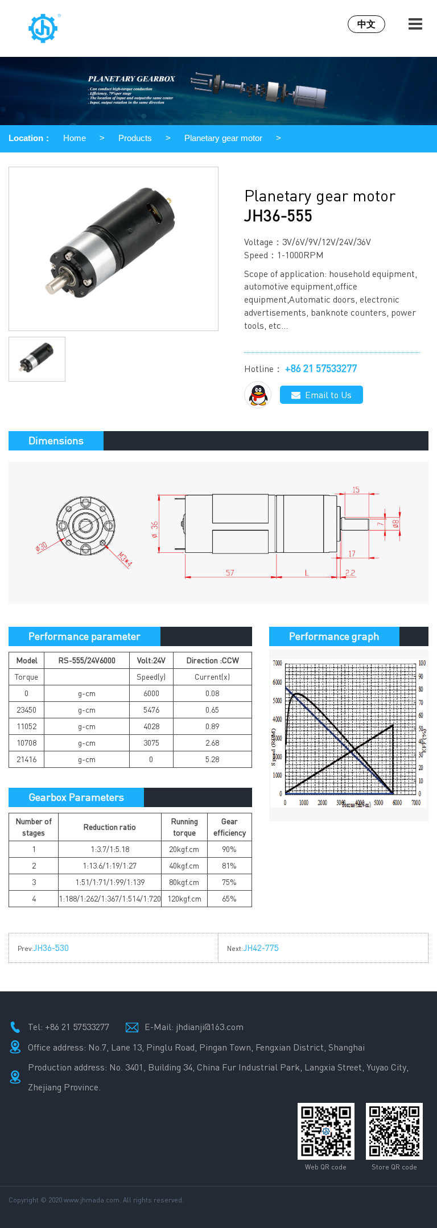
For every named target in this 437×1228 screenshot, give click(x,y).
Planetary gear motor (223, 138)
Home (74, 138)
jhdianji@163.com (210, 1026)
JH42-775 (261, 947)
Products (135, 138)
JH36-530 (51, 947)
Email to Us (326, 394)
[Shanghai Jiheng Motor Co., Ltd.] (60, 28)
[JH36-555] (113, 248)
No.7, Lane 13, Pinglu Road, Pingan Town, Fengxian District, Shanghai (226, 1047)
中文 (366, 24)
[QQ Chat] (257, 394)
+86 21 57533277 (321, 368)
